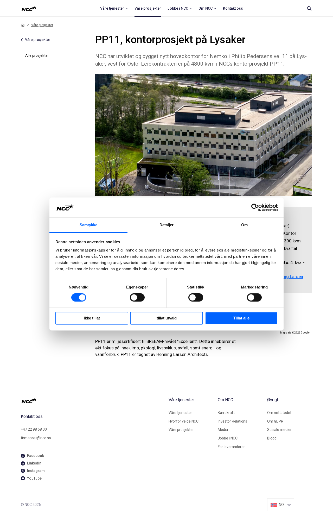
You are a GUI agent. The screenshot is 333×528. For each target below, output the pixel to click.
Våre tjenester (180, 413)
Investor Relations (232, 421)
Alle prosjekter (37, 55)
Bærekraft (226, 413)
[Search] (309, 8)
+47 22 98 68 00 (34, 429)
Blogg (272, 438)
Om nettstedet (279, 413)
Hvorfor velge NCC (183, 421)
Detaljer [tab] (166, 225)
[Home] (23, 25)
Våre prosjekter (42, 25)
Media (223, 430)
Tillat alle (241, 318)
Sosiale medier (279, 430)
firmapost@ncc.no (36, 438)
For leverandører (231, 447)
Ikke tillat (92, 318)
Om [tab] (244, 225)
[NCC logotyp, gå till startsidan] (92, 400)
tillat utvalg (167, 318)
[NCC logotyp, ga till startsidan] (29, 8)
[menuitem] (114, 8)
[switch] (137, 297)
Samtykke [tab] (89, 225)
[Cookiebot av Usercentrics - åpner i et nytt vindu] (255, 207)
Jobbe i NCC (228, 438)
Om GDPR (275, 421)
